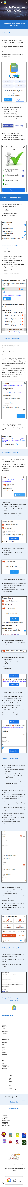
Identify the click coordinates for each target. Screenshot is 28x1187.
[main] (14, 10)
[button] (2, 2)
